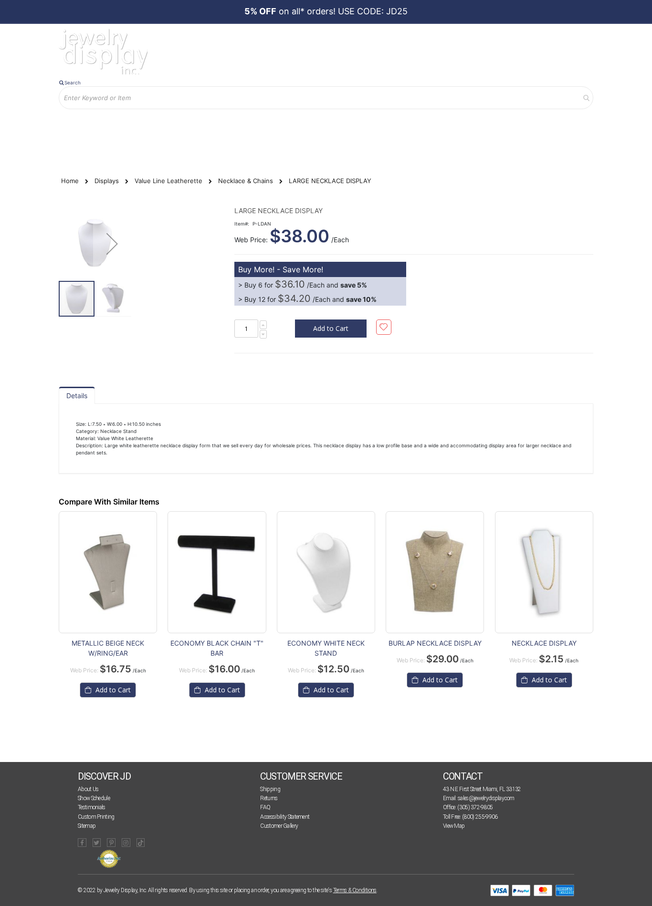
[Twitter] (97, 842)
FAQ (265, 807)
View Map (453, 826)
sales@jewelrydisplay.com (486, 798)
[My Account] (158, 124)
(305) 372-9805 (475, 807)
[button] (112, 243)
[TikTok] (141, 842)
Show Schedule (94, 798)
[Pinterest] (111, 842)
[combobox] (326, 97)
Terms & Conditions (355, 890)
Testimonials (91, 807)
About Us (88, 789)
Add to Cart (112, 689)
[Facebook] (82, 842)
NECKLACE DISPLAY (544, 643)
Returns (268, 798)
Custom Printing (96, 816)
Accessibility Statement (284, 816)
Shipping (270, 789)
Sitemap (86, 826)
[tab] (77, 395)
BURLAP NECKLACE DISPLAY (435, 643)
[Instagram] (126, 842)
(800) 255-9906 (479, 816)
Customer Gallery (279, 826)
